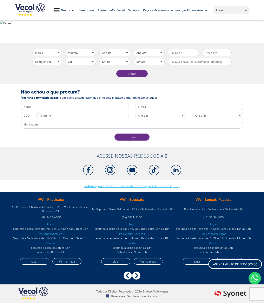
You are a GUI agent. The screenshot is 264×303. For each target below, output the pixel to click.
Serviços (134, 10)
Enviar (132, 137)
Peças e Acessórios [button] (156, 10)
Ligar (34, 261)
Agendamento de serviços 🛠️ (235, 264)
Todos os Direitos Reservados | (132, 291)
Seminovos (86, 10)
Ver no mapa (67, 261)
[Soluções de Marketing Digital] (230, 293)
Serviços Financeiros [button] (189, 10)
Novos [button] (66, 10)
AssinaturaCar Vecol (111, 10)
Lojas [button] (220, 10)
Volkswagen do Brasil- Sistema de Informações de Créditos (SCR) (132, 186)
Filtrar (132, 74)
